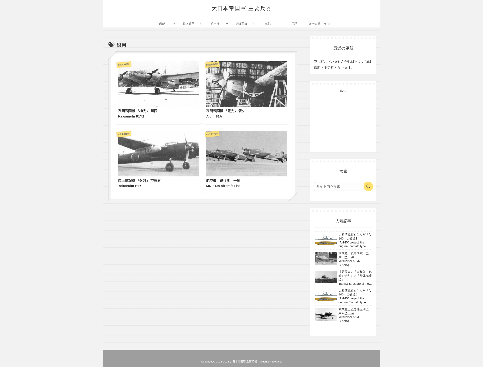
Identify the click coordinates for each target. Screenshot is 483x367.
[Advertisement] (343, 117)
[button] (368, 186)
